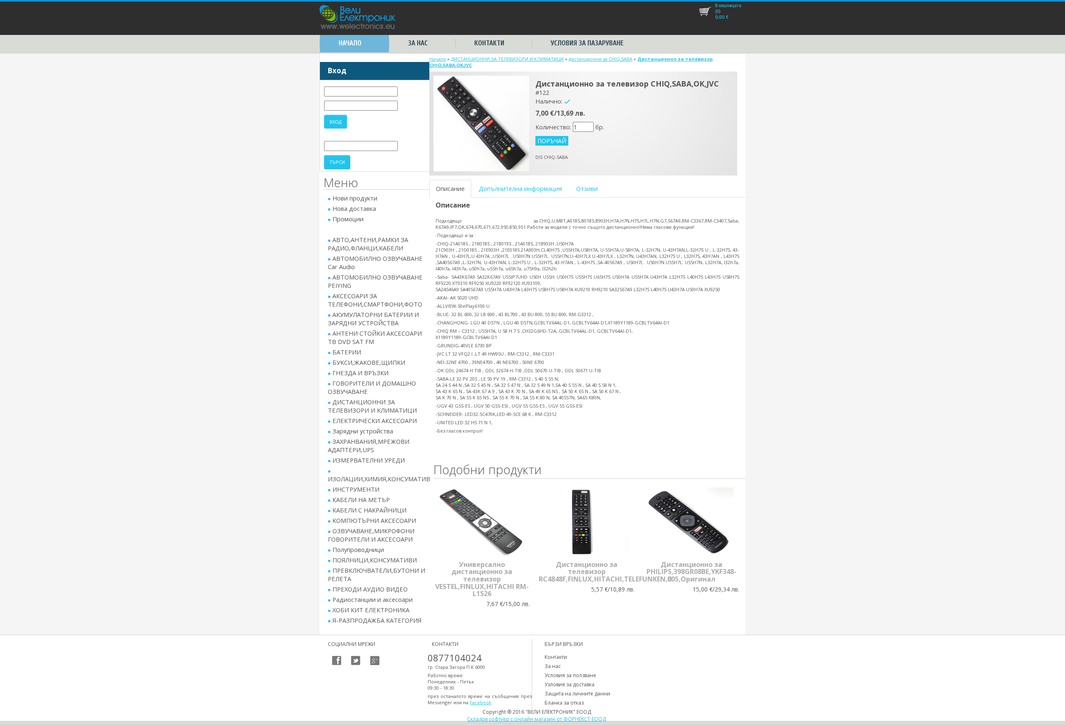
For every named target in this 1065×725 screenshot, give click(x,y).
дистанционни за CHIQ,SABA (600, 59)
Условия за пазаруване (587, 43)
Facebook (480, 702)
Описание (450, 188)
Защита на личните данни (577, 693)
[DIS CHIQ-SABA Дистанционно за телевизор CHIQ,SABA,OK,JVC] (481, 123)
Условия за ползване (570, 675)
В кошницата (728, 5)
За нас (418, 43)
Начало (350, 43)
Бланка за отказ (564, 702)
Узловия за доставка (569, 684)
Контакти (489, 43)
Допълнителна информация (520, 188)
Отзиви (587, 188)
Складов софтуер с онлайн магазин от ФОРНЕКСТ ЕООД (536, 719)
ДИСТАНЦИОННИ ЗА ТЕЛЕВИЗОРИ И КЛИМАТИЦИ (507, 59)
